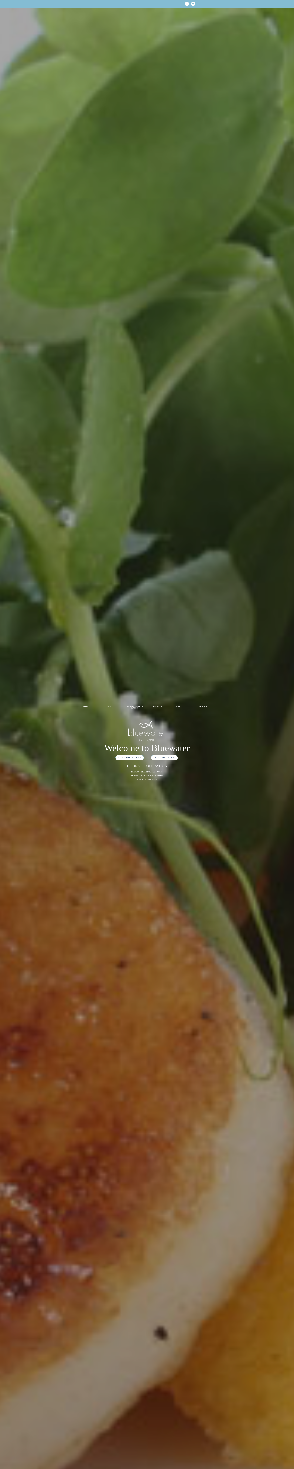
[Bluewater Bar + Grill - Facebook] (187, 4)
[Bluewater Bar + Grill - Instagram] (193, 4)
